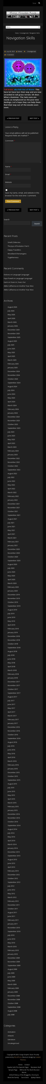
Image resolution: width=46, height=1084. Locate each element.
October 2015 (13, 776)
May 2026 (11, 314)
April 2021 (11, 534)
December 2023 (14, 417)
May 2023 (11, 439)
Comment (10, 141)
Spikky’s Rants (35, 1077)
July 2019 (11, 613)
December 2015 (14, 772)
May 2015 (11, 795)
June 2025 (11, 349)
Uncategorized (24, 33)
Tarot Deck (25, 1077)
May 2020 (11, 576)
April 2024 (11, 401)
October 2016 (13, 734)
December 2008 (14, 996)
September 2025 (14, 337)
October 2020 (13, 557)
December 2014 (14, 814)
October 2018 (13, 644)
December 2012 (14, 874)
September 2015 (14, 780)
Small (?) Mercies (14, 242)
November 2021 (14, 507)
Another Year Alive (26, 286)
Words (24, 1072)
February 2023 (13, 451)
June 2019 (11, 617)
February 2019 (13, 629)
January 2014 (13, 848)
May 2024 (11, 398)
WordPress (18, 1057)
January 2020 (13, 591)
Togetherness (13, 257)
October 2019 (13, 602)
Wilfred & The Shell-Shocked (29, 1070)
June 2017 (11, 704)
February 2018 (13, 674)
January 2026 (13, 326)
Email (8, 174)
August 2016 (12, 742)
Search (6, 219)
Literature (11, 1039)
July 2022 (11, 477)
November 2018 (14, 640)
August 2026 (12, 307)
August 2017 (12, 697)
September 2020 (14, 560)
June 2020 (11, 572)
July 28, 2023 (10, 51)
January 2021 (13, 545)
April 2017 (11, 712)
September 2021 (14, 515)
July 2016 (11, 746)
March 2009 (12, 984)
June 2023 (11, 436)
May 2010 (11, 943)
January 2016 (13, 769)
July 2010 (11, 935)
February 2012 (13, 901)
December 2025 (14, 330)
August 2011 (12, 912)
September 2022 (14, 470)
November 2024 (14, 375)
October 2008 (13, 1003)
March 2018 (12, 670)
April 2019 (11, 625)
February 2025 (13, 364)
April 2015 (11, 799)
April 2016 (11, 757)
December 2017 (14, 681)
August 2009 (12, 969)
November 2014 (14, 818)
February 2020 (13, 587)
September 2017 (14, 693)
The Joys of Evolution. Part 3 (18, 246)
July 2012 (11, 886)
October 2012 (13, 878)
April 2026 (11, 318)
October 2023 (13, 424)
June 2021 (11, 526)
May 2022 (11, 485)
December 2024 (14, 371)
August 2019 (12, 610)
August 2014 (12, 829)
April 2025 (11, 356)
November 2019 (14, 598)
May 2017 (11, 708)
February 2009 (13, 988)
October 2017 (13, 689)
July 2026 (11, 311)
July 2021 (11, 523)
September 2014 (14, 825)
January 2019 (13, 632)
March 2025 (12, 360)
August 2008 (12, 1011)
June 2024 (11, 394)
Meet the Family (13, 1077)
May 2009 (11, 980)
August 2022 (12, 473)
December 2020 (14, 549)
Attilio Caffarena (10, 286)
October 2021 (13, 511)
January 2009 (13, 992)
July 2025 (11, 345)
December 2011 (14, 905)
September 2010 (14, 931)
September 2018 (14, 647)
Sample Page (13, 1070)
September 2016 (14, 738)
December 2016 (14, 727)
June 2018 (11, 659)
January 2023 (13, 454)
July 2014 (11, 833)
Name (8, 166)
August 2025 (12, 341)
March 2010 (12, 946)
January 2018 (13, 678)
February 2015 (13, 806)
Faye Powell (8, 278)
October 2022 (13, 466)
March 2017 (12, 716)
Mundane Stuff (36, 1067)
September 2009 (14, 965)
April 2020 (11, 579)
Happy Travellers (14, 250)
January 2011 (13, 924)
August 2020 (12, 564)
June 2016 (11, 750)
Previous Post (13, 118)
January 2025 (13, 367)
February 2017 (13, 719)
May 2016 (11, 753)
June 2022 (11, 481)
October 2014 (13, 822)
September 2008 (14, 1007)
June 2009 (11, 977)
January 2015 (13, 810)
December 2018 (14, 636)
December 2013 (14, 852)
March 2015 (12, 803)
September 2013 (14, 856)
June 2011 (11, 916)
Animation (11, 1032)
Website (8, 182)
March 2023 (12, 447)
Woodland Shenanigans (17, 254)
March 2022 (12, 492)
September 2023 (14, 428)
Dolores (20, 51)
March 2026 (12, 322)
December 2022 (14, 458)
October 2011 (13, 909)
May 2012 (11, 893)
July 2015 (11, 787)
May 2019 (11, 621)
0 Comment (10, 55)
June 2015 (11, 791)
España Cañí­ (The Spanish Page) (17, 1067)
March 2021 (12, 538)
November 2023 (14, 420)
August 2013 (12, 859)
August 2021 (12, 519)
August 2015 (12, 784)
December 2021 (14, 504)
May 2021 (11, 530)
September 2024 (14, 383)
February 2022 (13, 496)
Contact (27, 1065)
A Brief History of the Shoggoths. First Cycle (24, 1075)
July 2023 (11, 432)
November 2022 (14, 462)
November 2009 (14, 962)
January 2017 (13, 723)
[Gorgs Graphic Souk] (23, 12)
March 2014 (12, 844)
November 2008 (14, 999)
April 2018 (11, 666)
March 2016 (12, 761)
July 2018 (11, 655)
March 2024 (12, 405)
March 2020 (12, 583)
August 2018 (12, 651)
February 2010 (13, 950)
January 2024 (13, 413)
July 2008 (11, 1014)
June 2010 (11, 939)
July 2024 (11, 390)
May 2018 (11, 663)
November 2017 (14, 685)
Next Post (34, 118)
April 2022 (11, 489)
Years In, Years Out (18, 282)
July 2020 (11, 568)
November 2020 (14, 553)
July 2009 (11, 973)
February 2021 (13, 541)
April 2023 (11, 443)
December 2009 (14, 958)
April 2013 (11, 867)
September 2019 (14, 606)
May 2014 (11, 837)
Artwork (11, 1036)
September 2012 (14, 882)
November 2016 (14, 731)
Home (17, 33)
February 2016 (13, 765)
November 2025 (14, 333)
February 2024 (13, 409)
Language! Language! (21, 274)
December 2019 (14, 594)
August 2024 (12, 386)
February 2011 (13, 920)
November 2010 (14, 927)
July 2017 (11, 700)
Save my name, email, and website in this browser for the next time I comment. (22, 194)
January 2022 (13, 500)
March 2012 (12, 897)
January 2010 (13, 954)
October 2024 (13, 379)
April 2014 (11, 840)
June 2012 (11, 890)
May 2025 (11, 352)
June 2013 (11, 863)
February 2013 (13, 871)
